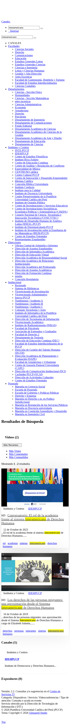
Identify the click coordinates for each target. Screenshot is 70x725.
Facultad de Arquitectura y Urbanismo (35, 362)
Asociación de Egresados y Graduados (35, 331)
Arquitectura (21, 110)
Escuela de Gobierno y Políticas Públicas (37, 392)
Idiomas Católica (24, 181)
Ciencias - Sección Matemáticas (32, 98)
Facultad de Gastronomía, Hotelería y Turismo (40, 79)
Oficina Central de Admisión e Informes (36, 245)
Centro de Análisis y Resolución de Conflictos (39, 165)
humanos (7, 546)
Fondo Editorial (23, 125)
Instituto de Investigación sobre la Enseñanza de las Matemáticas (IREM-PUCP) (40, 232)
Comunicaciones (24, 55)
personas (19, 630)
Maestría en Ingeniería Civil (30, 414)
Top (3, 722)
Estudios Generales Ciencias (30, 64)
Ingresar (13, 30)
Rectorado (20, 285)
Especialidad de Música (27, 168)
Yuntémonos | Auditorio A (29, 300)
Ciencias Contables (25, 86)
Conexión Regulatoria (27, 279)
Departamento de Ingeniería (30, 119)
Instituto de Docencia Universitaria (33, 193)
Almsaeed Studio (38, 712)
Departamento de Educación (30, 141)
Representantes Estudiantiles (30, 239)
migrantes (31, 630)
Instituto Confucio (24, 187)
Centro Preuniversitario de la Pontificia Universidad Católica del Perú (35, 198)
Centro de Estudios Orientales (31, 236)
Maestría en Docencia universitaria (33, 408)
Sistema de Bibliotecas (27, 288)
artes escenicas (23, 101)
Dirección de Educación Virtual (32, 254)
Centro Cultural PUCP (27, 174)
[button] (6, 21)
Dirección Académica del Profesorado (35, 267)
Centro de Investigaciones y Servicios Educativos (41, 205)
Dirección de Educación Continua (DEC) (37, 340)
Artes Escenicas (23, 76)
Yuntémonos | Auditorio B (29, 303)
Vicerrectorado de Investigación (32, 291)
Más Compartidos (18, 457)
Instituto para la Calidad (27, 190)
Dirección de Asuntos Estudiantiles (33, 248)
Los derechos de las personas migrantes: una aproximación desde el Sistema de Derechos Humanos (32, 603)
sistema (24, 543)
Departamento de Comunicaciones (33, 122)
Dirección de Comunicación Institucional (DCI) (40, 371)
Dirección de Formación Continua (33, 273)
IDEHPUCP (22, 153)
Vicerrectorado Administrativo (31, 294)
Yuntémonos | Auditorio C (29, 306)
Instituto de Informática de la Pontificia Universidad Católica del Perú (35, 315)
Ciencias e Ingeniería (26, 67)
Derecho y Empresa (25, 395)
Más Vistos (15, 451)
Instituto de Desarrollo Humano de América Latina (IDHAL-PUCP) (38, 222)
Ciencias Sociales (24, 49)
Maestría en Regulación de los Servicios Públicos (41, 405)
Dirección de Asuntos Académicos (33, 270)
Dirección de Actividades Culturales (34, 377)
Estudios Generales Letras (29, 61)
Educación (20, 58)
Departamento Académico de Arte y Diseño (38, 138)
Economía (20, 107)
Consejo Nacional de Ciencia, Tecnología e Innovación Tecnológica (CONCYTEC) (38, 216)
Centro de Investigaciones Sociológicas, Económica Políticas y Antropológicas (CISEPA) (41, 210)
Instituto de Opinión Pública (30, 202)
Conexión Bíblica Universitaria (31, 184)
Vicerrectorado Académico (29, 322)
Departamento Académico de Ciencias (35, 128)
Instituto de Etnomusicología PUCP (34, 227)
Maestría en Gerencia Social (30, 386)
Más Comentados (18, 454)
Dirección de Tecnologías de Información (37, 319)
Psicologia (20, 116)
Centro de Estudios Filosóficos (31, 156)
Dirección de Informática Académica (34, 251)
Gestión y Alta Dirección (28, 73)
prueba (18, 276)
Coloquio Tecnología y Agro (30, 309)
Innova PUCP (22, 297)
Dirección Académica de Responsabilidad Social (41, 257)
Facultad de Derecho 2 (27, 334)
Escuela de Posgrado (26, 389)
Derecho (19, 52)
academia (13, 543)
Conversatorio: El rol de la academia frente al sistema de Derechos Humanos (32, 519)
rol (4, 543)
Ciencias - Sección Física (28, 92)
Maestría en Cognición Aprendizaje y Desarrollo (41, 411)
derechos (52, 543)
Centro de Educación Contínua (31, 162)
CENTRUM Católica (26, 171)
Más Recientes (12, 445)
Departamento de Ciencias (29, 144)
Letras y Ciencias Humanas (29, 70)
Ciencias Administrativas (28, 104)
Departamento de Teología (29, 337)
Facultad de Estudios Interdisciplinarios (36, 82)
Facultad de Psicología (27, 328)
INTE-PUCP (22, 150)
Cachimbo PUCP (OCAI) (29, 374)
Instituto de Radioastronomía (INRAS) (35, 325)
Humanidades (22, 95)
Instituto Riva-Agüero (26, 159)
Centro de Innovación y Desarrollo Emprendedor (41, 178)
